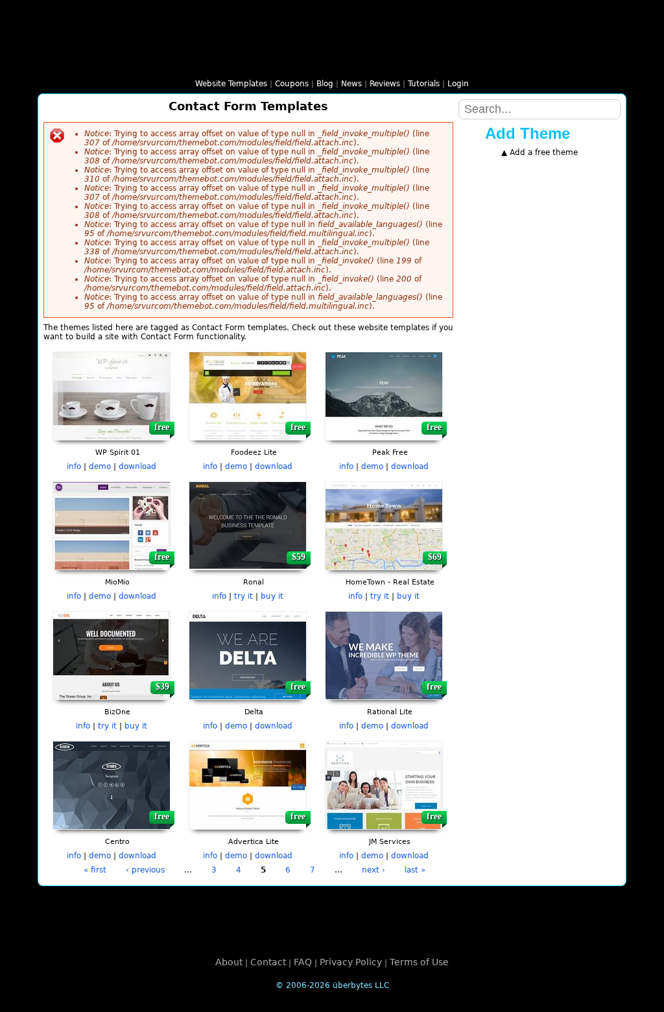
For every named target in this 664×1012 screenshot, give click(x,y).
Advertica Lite (253, 841)
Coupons (292, 83)
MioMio (117, 582)
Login (458, 83)
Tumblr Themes (581, 61)
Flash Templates (114, 61)
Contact (268, 962)
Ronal (253, 582)
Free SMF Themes (332, 61)
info (74, 466)
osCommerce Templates (425, 61)
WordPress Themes (145, 61)
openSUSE (539, 425)
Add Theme (527, 133)
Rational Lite (389, 712)
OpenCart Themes (394, 61)
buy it (272, 596)
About (229, 962)
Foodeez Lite (254, 452)
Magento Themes (363, 61)
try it (243, 596)
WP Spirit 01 (117, 452)
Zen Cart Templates (518, 61)
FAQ (303, 962)
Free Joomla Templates (238, 61)
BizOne (117, 712)
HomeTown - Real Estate (390, 582)
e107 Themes (207, 61)
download (137, 466)
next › (373, 869)
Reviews (385, 83)
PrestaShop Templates (456, 61)
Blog (324, 83)
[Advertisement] (539, 343)
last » (415, 869)
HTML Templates (83, 61)
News (351, 83)
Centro (117, 841)
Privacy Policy (351, 962)
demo (100, 466)
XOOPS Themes (269, 61)
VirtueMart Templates (487, 61)
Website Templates (231, 83)
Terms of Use (419, 962)
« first (95, 869)
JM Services (389, 841)
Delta (253, 712)
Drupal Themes (176, 61)
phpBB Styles (300, 61)
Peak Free (390, 452)
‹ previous (145, 869)
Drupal (536, 209)
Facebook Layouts (550, 61)
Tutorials (424, 83)
